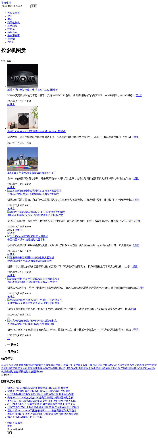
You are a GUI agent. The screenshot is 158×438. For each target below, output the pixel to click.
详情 (138, 95)
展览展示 (51, 365)
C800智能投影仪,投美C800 (61, 368)
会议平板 (6, 365)
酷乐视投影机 (23, 371)
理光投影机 (141, 368)
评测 (9, 16)
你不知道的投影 (145, 365)
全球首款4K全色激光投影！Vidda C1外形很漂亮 (33, 303)
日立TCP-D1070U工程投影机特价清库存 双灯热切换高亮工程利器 (43, 407)
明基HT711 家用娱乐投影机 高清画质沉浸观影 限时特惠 (37, 387)
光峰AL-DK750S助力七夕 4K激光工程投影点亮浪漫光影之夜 (40, 397)
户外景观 (80, 365)
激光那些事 (13, 35)
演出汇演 (70, 365)
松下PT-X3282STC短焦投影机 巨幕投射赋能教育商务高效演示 (41, 404)
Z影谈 (10, 42)
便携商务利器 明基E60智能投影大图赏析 (29, 260)
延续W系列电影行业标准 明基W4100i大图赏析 (32, 89)
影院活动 (32, 368)
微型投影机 (13, 22)
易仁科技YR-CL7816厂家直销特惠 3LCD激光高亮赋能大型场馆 (41, 410)
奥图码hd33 (37, 371)
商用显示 (12, 32)
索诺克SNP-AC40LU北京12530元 (25, 417)
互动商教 (12, 25)
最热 (9, 61)
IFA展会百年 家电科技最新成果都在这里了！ (31, 172)
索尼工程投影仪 (114, 368)
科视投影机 (129, 368)
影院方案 (22, 368)
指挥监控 (31, 365)
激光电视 (100, 365)
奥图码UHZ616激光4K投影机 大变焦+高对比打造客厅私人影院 (41, 400)
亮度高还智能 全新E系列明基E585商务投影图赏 (33, 194)
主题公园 (60, 365)
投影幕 (11, 29)
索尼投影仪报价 (97, 368)
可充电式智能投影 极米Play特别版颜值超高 (30, 324)
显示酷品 (110, 365)
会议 (13, 365)
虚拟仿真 (41, 365)
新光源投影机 (122, 365)
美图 (9, 19)
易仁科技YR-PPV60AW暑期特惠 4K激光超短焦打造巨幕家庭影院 (42, 413)
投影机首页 (13, 12)
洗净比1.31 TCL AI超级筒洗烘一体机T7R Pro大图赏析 (36, 131)
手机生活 (6, 2)
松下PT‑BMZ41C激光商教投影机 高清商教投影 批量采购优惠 (40, 394)
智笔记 (11, 38)
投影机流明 (82, 368)
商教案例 (21, 365)
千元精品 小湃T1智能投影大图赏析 (26, 239)
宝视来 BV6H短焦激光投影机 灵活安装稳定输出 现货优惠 (38, 391)
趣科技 (19, 230)
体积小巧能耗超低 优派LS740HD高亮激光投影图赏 (35, 215)
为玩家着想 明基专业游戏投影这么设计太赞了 (32, 282)
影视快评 (42, 368)
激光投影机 (10, 371)
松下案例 (90, 365)
